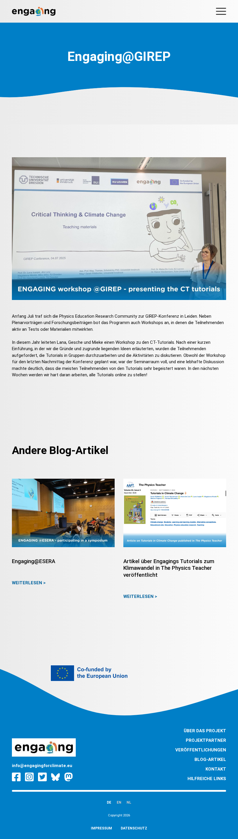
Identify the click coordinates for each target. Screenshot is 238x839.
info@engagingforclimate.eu (42, 765)
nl (129, 802)
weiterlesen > (29, 582)
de (109, 802)
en (119, 802)
